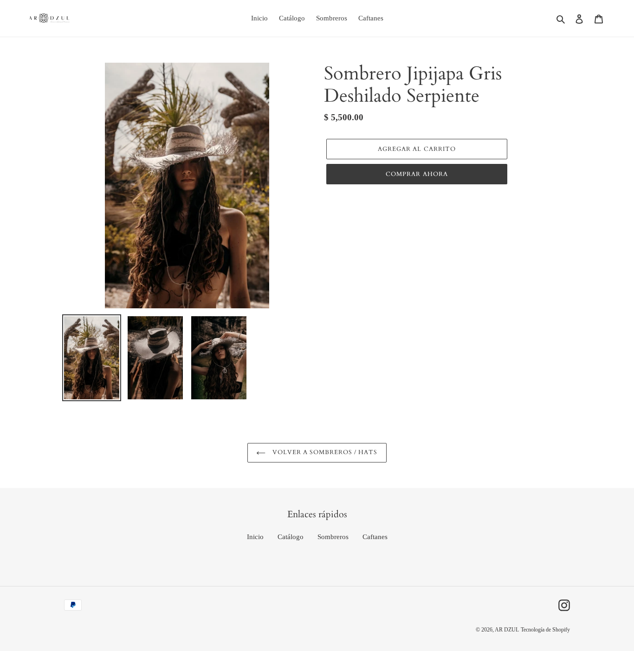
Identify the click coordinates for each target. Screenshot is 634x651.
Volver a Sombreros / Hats (323, 452)
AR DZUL (507, 629)
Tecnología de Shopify (545, 629)
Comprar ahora (417, 174)
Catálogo (291, 536)
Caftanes (375, 536)
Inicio (255, 536)
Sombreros (333, 536)
